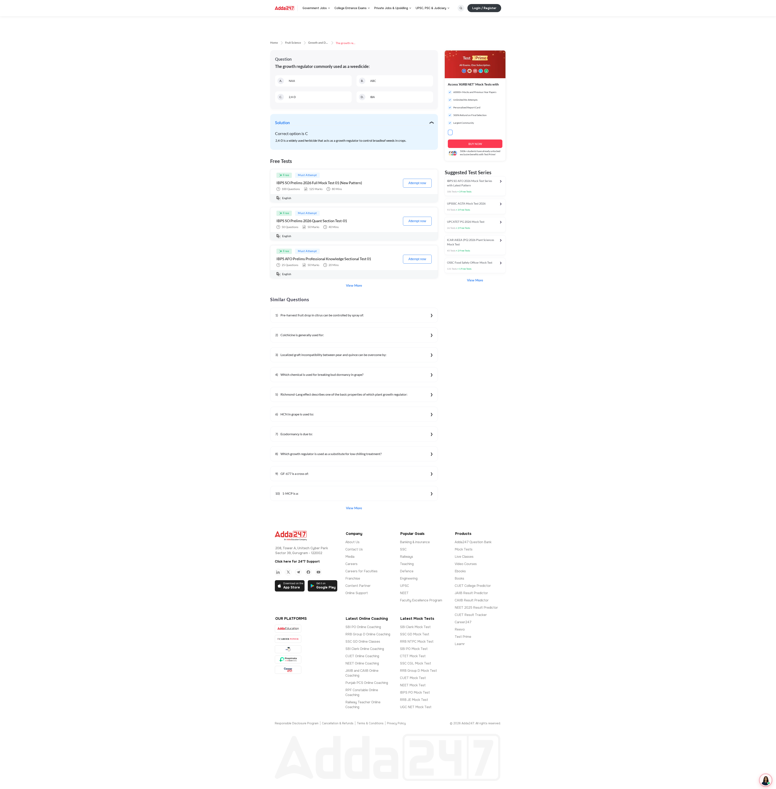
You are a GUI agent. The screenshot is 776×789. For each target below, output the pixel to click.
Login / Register (484, 8)
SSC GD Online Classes (362, 641)
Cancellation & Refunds (337, 723)
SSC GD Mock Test (414, 634)
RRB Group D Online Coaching (367, 634)
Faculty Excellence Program (421, 600)
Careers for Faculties (361, 571)
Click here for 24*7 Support (297, 561)
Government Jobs (315, 8)
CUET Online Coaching (362, 656)
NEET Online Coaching (362, 663)
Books (459, 578)
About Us (352, 542)
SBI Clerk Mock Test (415, 627)
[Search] (461, 8)
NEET (404, 593)
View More (354, 285)
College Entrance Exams (350, 8)
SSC (403, 549)
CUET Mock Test (413, 678)
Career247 (463, 622)
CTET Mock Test (413, 656)
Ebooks (460, 571)
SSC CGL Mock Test (415, 663)
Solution (282, 123)
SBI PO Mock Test (414, 649)
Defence (406, 571)
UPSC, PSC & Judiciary (431, 8)
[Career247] (288, 670)
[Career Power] (288, 639)
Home (274, 42)
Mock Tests (463, 549)
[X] (288, 572)
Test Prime (463, 637)
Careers (351, 564)
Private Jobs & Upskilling (391, 8)
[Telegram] (298, 572)
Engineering (409, 578)
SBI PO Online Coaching (363, 627)
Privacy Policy (396, 723)
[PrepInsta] (288, 659)
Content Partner (358, 586)
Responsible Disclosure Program (296, 723)
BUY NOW (475, 144)
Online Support (356, 593)
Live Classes (464, 557)
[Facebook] (308, 572)
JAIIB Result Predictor (471, 593)
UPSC (404, 586)
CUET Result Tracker (471, 615)
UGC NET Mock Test (415, 707)
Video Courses (466, 564)
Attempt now (417, 183)
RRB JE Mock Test (414, 700)
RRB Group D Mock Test (418, 671)
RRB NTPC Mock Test (416, 641)
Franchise (352, 578)
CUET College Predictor (473, 586)
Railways (406, 557)
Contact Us (354, 549)
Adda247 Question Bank (473, 542)
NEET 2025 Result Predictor (476, 607)
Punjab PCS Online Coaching (366, 683)
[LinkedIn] (278, 572)
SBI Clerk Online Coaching (364, 649)
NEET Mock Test (413, 685)
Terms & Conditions (370, 723)
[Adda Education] (288, 629)
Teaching (407, 564)
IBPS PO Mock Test (415, 692)
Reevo (460, 629)
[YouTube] (318, 572)
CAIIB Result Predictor (472, 600)
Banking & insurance (415, 542)
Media (349, 557)
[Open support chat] (766, 780)
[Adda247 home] (284, 8)
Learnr (460, 644)
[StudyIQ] (288, 649)
